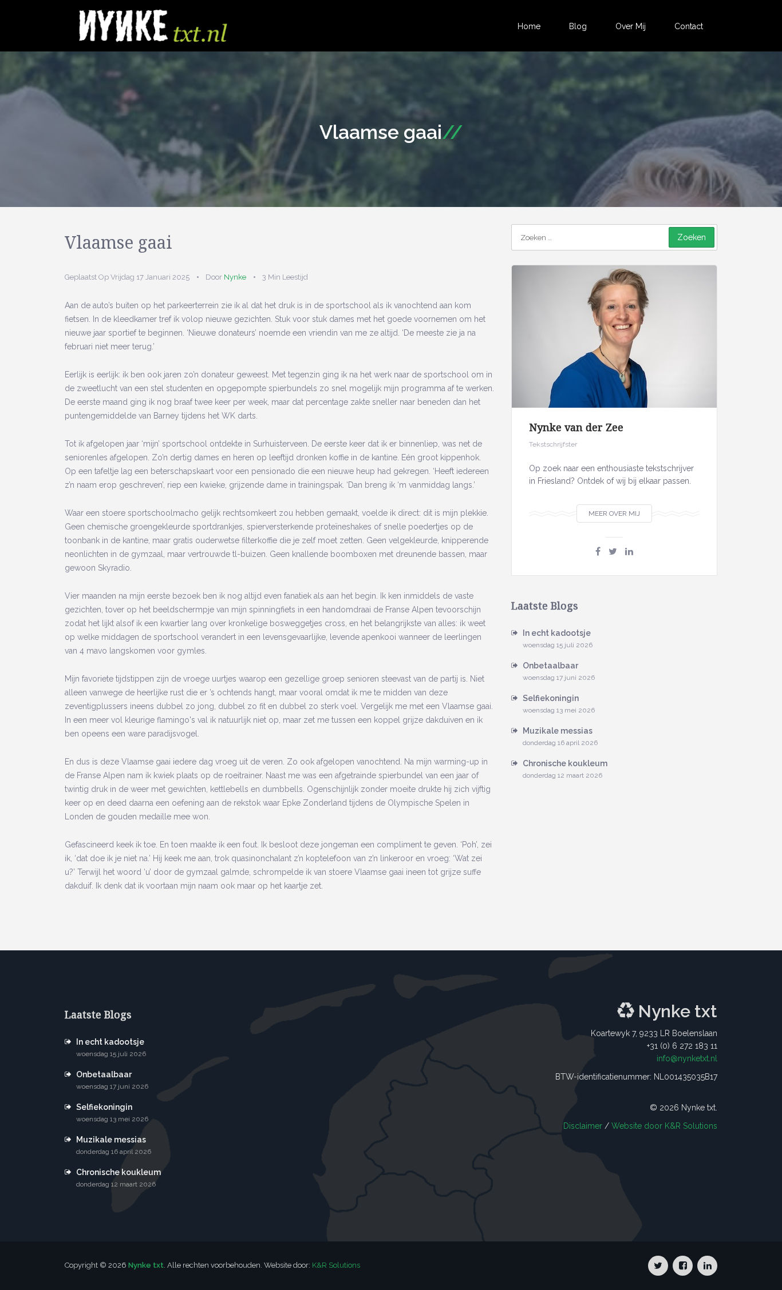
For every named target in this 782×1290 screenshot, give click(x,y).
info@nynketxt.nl (687, 1058)
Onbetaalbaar (550, 665)
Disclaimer (582, 1125)
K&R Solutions (336, 1265)
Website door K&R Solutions (664, 1125)
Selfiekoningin (551, 698)
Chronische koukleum (565, 763)
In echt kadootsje (557, 633)
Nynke (235, 277)
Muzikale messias (558, 730)
